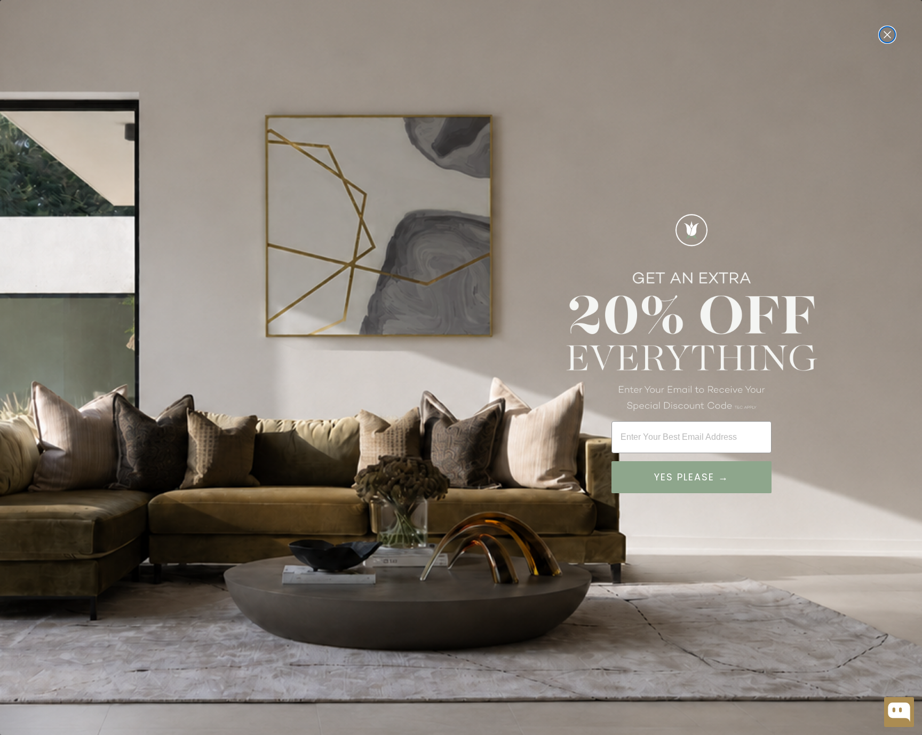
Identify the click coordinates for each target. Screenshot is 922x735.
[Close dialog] (887, 35)
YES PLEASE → (691, 477)
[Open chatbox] (899, 712)
